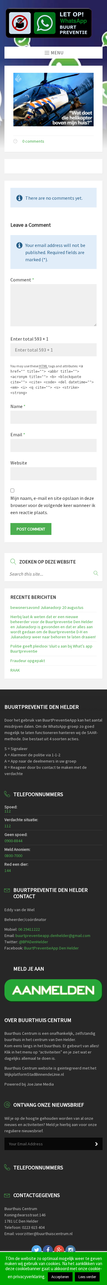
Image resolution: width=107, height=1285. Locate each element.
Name (18, 406)
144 (7, 870)
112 (7, 811)
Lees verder (87, 1276)
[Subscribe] (96, 1144)
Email (17, 434)
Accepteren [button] (60, 1276)
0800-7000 (13, 855)
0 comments (33, 141)
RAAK (15, 670)
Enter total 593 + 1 (29, 339)
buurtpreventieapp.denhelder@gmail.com (52, 935)
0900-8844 (13, 840)
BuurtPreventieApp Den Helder (51, 948)
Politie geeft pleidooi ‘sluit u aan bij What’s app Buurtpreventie (51, 648)
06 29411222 (29, 929)
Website (18, 463)
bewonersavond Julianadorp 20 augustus (47, 607)
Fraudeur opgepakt (27, 660)
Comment (22, 280)
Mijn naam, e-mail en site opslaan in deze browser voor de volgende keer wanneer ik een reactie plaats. (52, 505)
